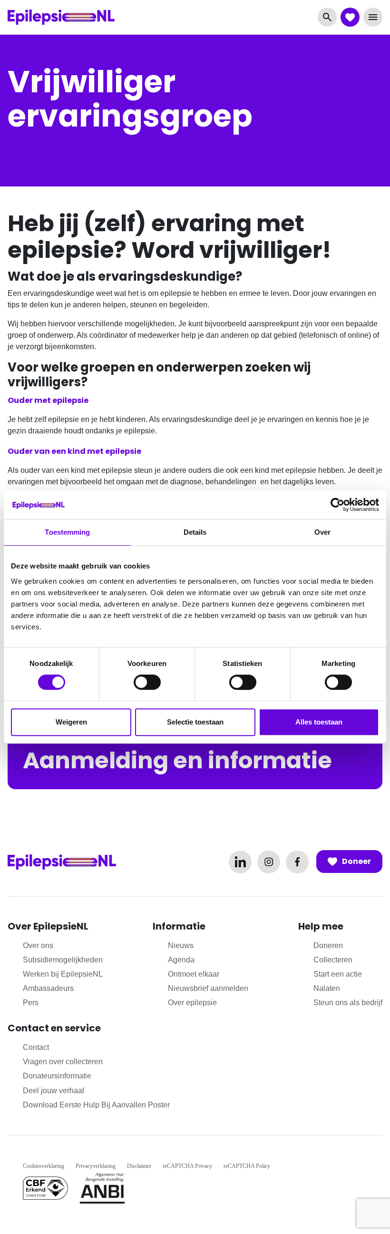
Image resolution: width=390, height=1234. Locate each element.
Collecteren (332, 960)
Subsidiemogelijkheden (63, 960)
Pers (31, 1003)
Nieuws (181, 945)
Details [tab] (195, 532)
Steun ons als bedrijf (347, 1003)
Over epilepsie (192, 1003)
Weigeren (71, 722)
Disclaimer (139, 1166)
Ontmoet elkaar (193, 974)
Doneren (328, 945)
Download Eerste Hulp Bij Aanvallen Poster (96, 1105)
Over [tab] (322, 532)
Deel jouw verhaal (53, 1091)
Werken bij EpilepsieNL (63, 974)
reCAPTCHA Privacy (187, 1166)
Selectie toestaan (195, 722)
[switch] (147, 682)
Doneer (356, 861)
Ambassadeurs (48, 988)
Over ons (38, 945)
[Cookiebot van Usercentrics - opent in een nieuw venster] (337, 505)
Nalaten (326, 988)
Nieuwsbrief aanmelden (208, 988)
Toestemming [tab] (67, 532)
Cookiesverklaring (43, 1166)
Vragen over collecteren (63, 1062)
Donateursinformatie (57, 1076)
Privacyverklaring (96, 1166)
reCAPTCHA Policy (247, 1166)
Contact (36, 1047)
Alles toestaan (318, 722)
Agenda (181, 960)
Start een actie (337, 974)
